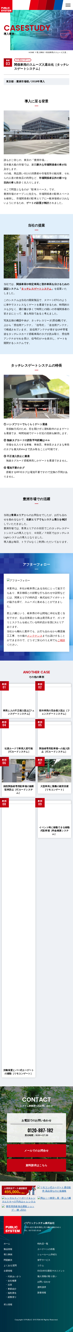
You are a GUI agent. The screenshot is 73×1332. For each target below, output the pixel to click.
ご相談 (61, 640)
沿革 (10, 1285)
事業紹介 (12, 1289)
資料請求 (41, 1287)
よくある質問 (10, 1265)
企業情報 (8, 1271)
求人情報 (8, 1304)
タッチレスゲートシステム (36, 288)
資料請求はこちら (36, 1165)
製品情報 (8, 1249)
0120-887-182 (40, 1130)
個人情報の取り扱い (47, 1276)
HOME (31, 52)
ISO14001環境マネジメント (51, 1271)
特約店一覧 (42, 1243)
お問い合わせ (43, 1282)
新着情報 (41, 1292)
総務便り (12, 1297)
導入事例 (40, 52)
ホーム (7, 1243)
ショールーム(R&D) (47, 1254)
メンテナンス (34, 635)
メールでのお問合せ (36, 1150)
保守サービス (43, 1260)
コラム (40, 1265)
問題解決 (8, 1260)
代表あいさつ (14, 1276)
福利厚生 (12, 1293)
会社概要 (12, 1281)
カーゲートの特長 (46, 1249)
